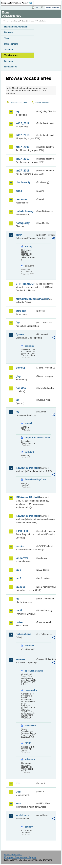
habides (21, 388)
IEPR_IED (22, 531)
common (21, 199)
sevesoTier (30, 725)
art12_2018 (22, 135)
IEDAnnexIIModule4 (26, 516)
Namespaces (10, 66)
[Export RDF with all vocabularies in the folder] (53, 238)
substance (30, 759)
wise (18, 803)
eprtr (19, 234)
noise (19, 622)
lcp (18, 598)
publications (23, 634)
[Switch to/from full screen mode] (42, 7)
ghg (18, 376)
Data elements (11, 44)
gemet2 (20, 367)
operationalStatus (30, 671)
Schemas (8, 49)
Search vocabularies (19, 103)
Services (8, 61)
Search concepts (42, 103)
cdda (19, 190)
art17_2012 (22, 158)
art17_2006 (22, 147)
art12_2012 (22, 123)
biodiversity (23, 182)
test (18, 783)
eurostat (21, 310)
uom (18, 791)
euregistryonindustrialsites (26, 299)
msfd (19, 610)
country (29, 827)
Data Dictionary (28, 21)
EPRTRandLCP (25, 283)
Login (37, 7)
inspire (20, 546)
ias (17, 399)
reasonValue (30, 690)
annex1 (28, 423)
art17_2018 (22, 170)
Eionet (17, 21)
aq (17, 111)
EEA (17, 2)
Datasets (8, 32)
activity (28, 246)
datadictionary (25, 211)
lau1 (18, 569)
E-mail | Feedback (13, 854)
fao (18, 322)
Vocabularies (11, 55)
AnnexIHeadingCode (30, 479)
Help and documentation (15, 26)
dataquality (23, 223)
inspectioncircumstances (30, 437)
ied (18, 411)
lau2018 (20, 586)
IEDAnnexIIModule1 (26, 468)
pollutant (29, 452)
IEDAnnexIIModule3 (26, 497)
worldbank (22, 815)
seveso (20, 659)
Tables (7, 38)
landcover (22, 558)
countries (29, 346)
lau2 (18, 578)
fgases (20, 334)
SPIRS (28, 743)
